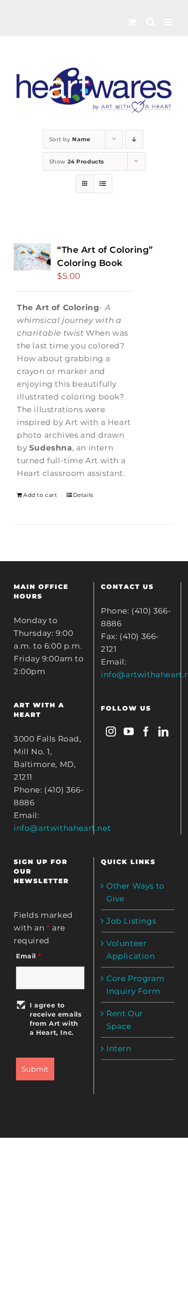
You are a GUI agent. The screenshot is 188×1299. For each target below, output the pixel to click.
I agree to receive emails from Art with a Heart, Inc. (55, 1019)
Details (83, 494)
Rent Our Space (124, 1020)
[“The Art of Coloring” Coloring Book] (32, 257)
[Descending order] (134, 139)
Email (28, 956)
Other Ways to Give (135, 892)
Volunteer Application (130, 950)
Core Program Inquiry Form (135, 985)
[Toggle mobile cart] (132, 22)
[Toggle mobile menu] (169, 22)
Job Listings (131, 921)
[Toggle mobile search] (151, 22)
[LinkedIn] (163, 731)
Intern (118, 1048)
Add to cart (40, 494)
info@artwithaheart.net (62, 828)
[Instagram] (111, 731)
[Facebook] (146, 731)
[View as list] (103, 184)
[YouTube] (129, 731)
